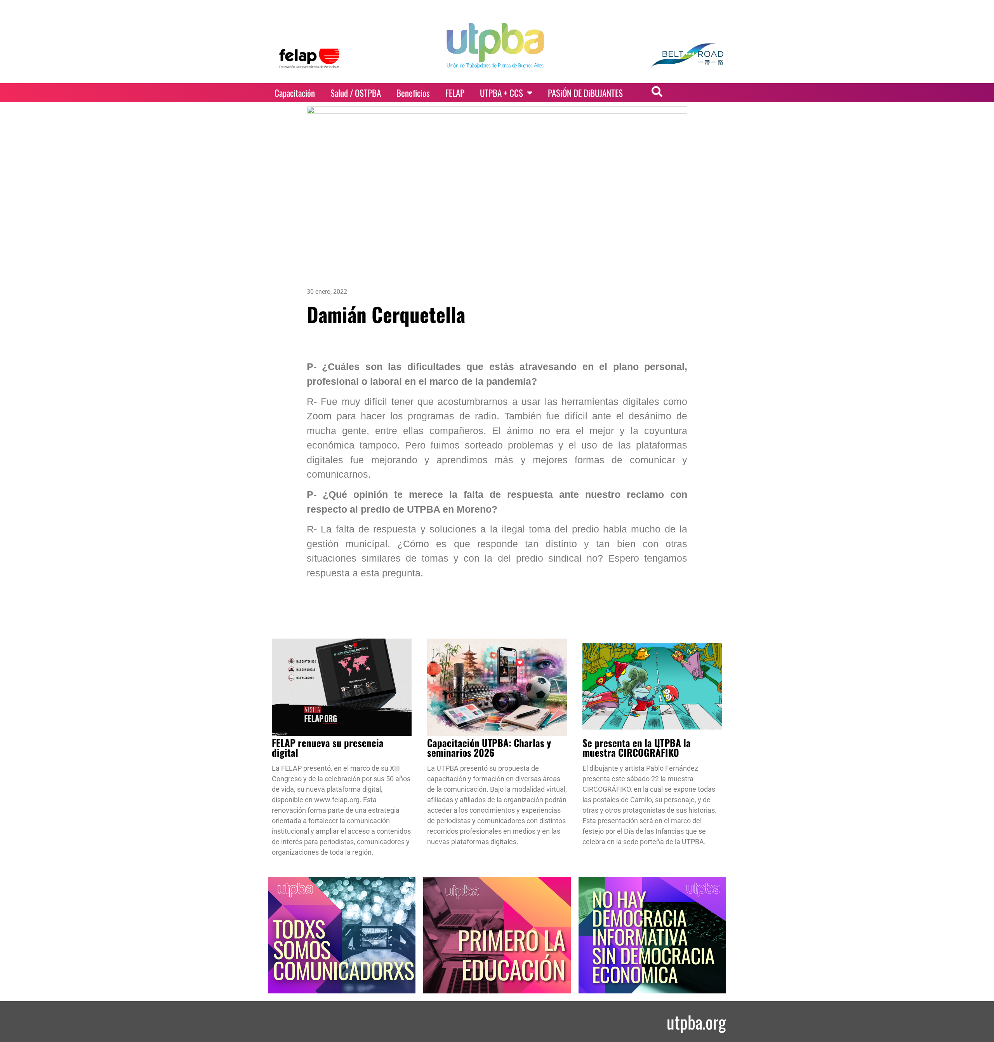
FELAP (454, 92)
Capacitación (295, 92)
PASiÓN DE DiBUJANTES (585, 92)
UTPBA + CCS (501, 92)
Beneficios (413, 92)
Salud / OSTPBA (355, 92)
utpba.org (696, 1022)
